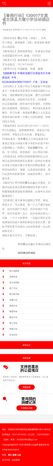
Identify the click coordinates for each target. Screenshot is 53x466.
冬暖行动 (13, 300)
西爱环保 (13, 311)
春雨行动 (13, 305)
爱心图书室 (14, 294)
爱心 (19, 38)
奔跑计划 (13, 329)
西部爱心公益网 (31, 444)
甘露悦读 (13, 276)
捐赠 (35, 147)
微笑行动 (13, 317)
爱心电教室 (14, 271)
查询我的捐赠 (27, 408)
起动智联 (16, 460)
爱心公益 (30, 182)
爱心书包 (13, 323)
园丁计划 (13, 288)
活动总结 (13, 334)
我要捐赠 (27, 387)
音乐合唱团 (14, 282)
